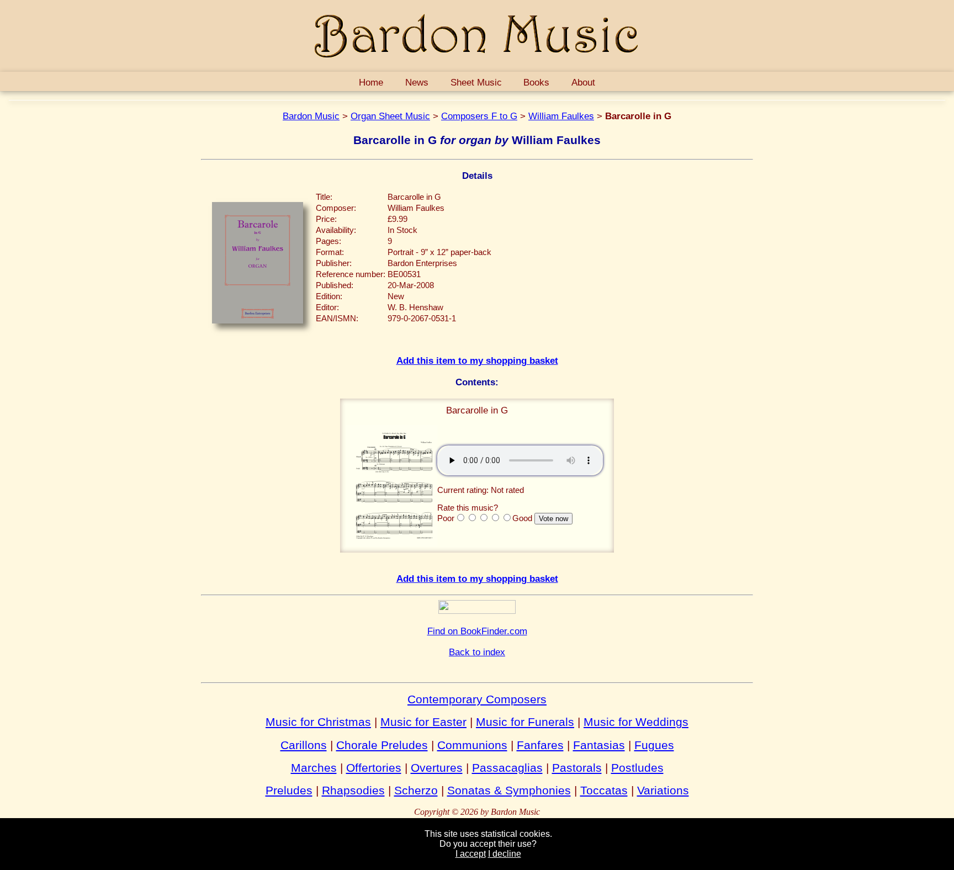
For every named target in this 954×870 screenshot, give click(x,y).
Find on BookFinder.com (477, 630)
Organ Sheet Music (390, 115)
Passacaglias (507, 767)
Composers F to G (479, 115)
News (416, 82)
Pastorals (577, 767)
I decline (504, 853)
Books (536, 82)
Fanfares (540, 745)
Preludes (289, 790)
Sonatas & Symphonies (509, 790)
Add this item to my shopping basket (477, 360)
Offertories (373, 767)
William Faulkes (561, 115)
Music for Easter (423, 721)
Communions (472, 745)
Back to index (477, 651)
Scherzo (416, 790)
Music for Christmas (318, 721)
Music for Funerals (525, 721)
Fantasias (599, 745)
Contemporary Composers (477, 699)
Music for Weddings (636, 721)
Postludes (637, 767)
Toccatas (604, 790)
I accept (470, 853)
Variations (663, 790)
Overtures (437, 767)
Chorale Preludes (382, 745)
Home (371, 82)
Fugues (654, 745)
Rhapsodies (353, 790)
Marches (314, 767)
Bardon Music (311, 115)
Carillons (303, 745)
